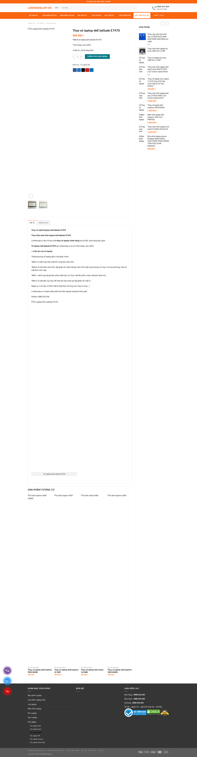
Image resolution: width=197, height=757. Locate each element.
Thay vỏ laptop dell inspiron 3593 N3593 (120, 671)
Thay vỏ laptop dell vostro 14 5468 (92, 671)
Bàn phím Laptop (50, 15)
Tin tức (101, 750)
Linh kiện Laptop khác (37, 700)
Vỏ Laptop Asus (35, 729)
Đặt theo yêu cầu (142, 15)
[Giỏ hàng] (167, 15)
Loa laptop (96, 15)
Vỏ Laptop (33, 15)
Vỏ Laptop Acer (35, 726)
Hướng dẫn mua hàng (36, 750)
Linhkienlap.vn (37, 241)
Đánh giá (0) (43, 223)
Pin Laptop (82, 15)
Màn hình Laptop (67, 15)
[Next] (66, 113)
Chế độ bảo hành (72, 750)
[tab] (32, 222)
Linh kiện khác (125, 15)
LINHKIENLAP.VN (39, 7)
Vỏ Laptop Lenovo (36, 739)
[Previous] (31, 113)
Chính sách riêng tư (55, 750)
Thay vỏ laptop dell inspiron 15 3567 (66, 671)
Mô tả (32, 223)
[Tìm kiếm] (135, 8)
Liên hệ (84, 750)
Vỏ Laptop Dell (51, 23)
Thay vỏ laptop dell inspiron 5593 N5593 (40, 671)
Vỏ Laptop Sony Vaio (37, 742)
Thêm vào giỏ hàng (97, 56)
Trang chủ (31, 23)
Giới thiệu (92, 750)
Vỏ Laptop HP (35, 736)
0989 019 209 (139, 695)
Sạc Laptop (109, 15)
